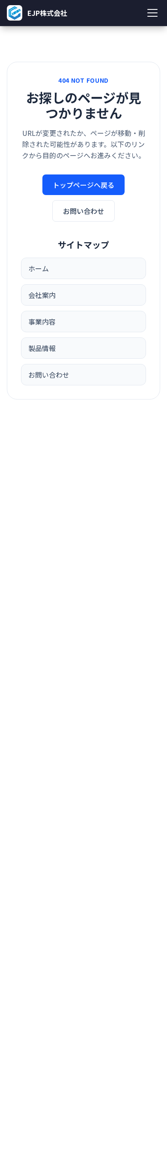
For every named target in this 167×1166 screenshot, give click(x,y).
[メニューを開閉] (152, 13)
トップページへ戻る (83, 185)
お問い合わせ (83, 211)
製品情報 (42, 348)
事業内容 (42, 321)
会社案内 (42, 295)
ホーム (38, 268)
